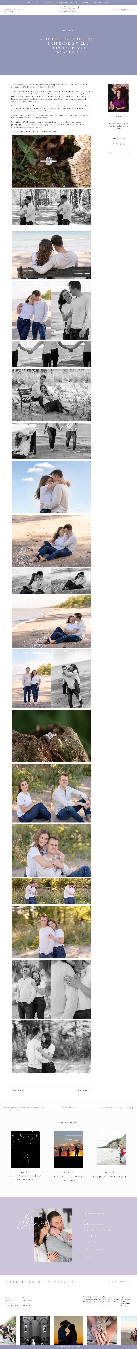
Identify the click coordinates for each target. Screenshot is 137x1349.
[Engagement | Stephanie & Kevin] (111, 1149)
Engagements (68, 31)
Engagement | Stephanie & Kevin (111, 1176)
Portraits (68, 1172)
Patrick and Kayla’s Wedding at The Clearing (116, 1107)
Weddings (25, 1172)
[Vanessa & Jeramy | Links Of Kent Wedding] (25, 1149)
